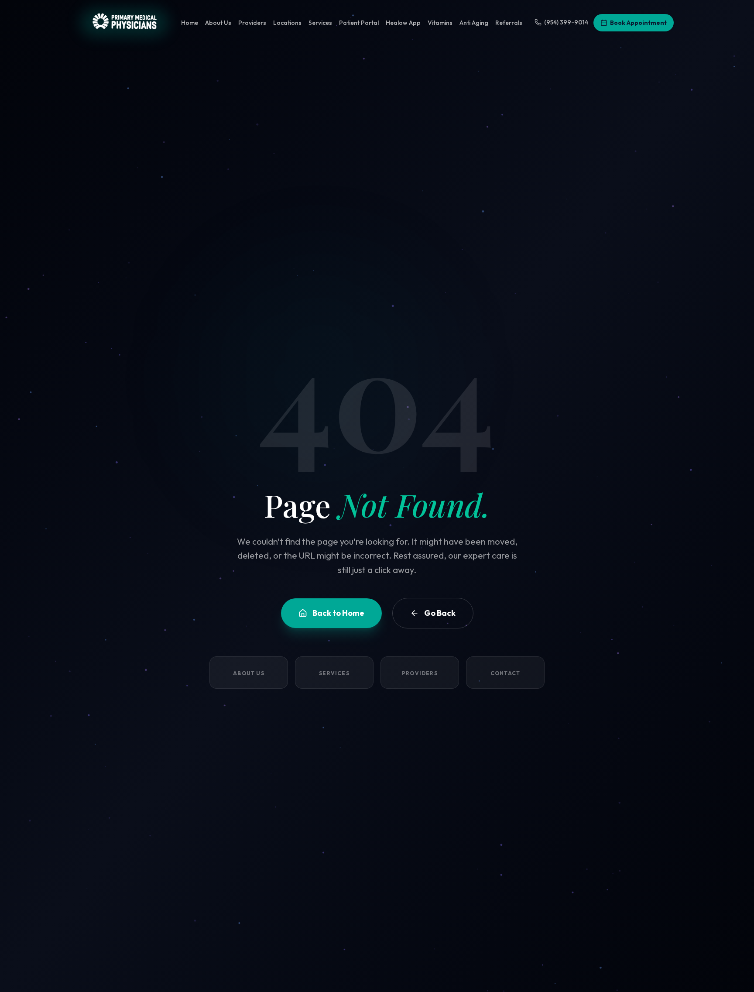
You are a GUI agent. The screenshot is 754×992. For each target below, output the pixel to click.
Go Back (440, 613)
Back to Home (338, 613)
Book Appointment (638, 23)
